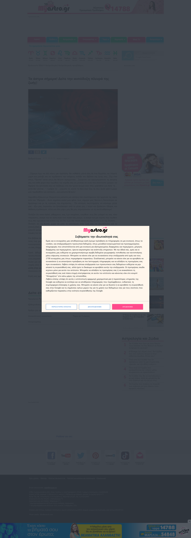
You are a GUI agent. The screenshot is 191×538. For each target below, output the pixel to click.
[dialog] (95, 269)
